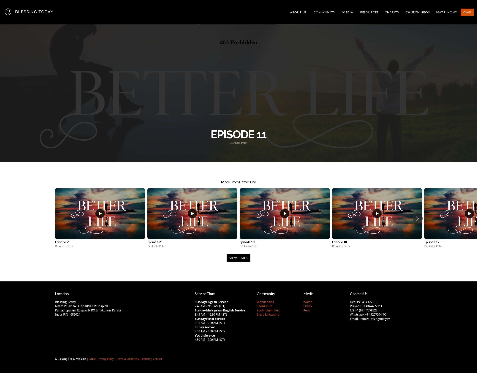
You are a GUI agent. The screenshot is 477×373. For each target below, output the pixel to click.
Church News (418, 12)
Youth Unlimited (268, 310)
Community (325, 12)
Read (306, 310)
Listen (307, 306)
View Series (238, 258)
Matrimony (446, 12)
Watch (307, 302)
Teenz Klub (264, 306)
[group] (100, 218)
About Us (298, 12)
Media (348, 12)
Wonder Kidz (265, 302)
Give (467, 12)
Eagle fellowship (268, 314)
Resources (369, 12)
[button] (417, 218)
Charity (392, 12)
